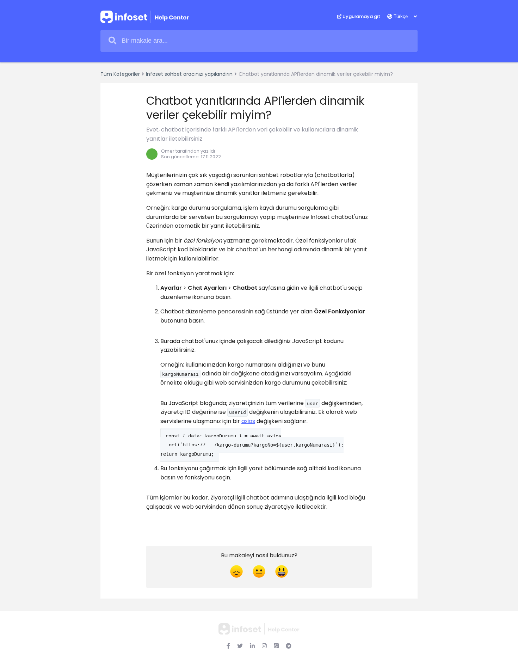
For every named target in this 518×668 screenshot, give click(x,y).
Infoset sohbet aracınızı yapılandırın (189, 74)
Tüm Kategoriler (120, 74)
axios (248, 421)
